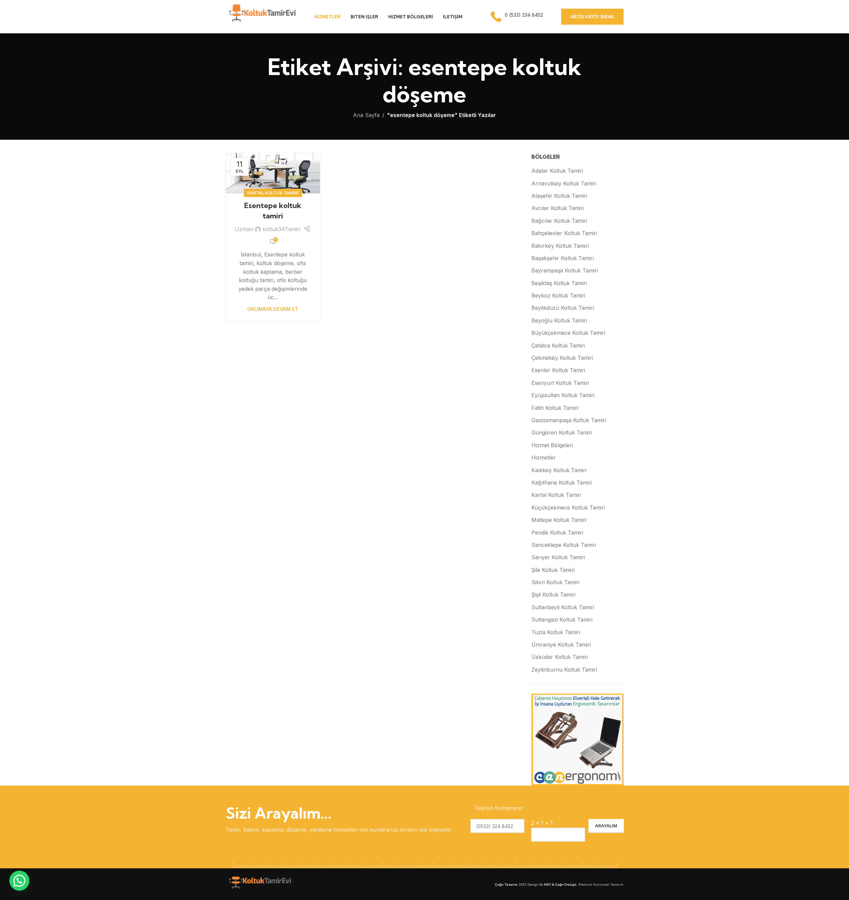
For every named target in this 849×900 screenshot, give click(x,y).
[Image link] (259, 883)
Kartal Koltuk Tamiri (273, 192)
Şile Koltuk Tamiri (553, 570)
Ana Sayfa (366, 115)
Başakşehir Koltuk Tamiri (562, 258)
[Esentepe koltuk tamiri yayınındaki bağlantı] (273, 173)
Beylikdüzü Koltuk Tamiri (562, 307)
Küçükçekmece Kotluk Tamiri (568, 507)
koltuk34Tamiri (281, 229)
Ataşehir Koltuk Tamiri (559, 195)
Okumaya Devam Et (272, 309)
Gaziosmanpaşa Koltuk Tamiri (568, 420)
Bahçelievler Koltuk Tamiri (564, 233)
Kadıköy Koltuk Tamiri (558, 470)
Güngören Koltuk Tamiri (561, 432)
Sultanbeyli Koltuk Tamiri (562, 607)
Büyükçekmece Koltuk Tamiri (568, 332)
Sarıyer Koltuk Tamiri (558, 557)
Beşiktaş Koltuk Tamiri (559, 283)
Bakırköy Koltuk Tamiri (560, 245)
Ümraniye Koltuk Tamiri (561, 644)
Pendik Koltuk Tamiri (557, 532)
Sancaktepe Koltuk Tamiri (563, 545)
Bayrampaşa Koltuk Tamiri (564, 270)
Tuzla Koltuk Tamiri (555, 632)
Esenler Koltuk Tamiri (558, 370)
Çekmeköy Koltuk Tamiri (562, 357)
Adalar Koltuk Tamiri (557, 170)
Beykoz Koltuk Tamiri (558, 295)
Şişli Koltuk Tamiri (553, 594)
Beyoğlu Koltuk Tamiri (559, 320)
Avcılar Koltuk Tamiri (557, 208)
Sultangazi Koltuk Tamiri (561, 619)
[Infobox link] (517, 16)
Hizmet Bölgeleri (552, 445)
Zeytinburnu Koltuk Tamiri (564, 669)
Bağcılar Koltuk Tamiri (559, 220)
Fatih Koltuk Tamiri (554, 407)
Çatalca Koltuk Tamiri (558, 345)
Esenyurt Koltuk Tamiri (560, 382)
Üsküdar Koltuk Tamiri (559, 657)
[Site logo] (262, 16)
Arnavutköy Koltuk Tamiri (563, 183)
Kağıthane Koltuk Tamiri (561, 482)
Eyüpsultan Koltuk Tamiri (562, 395)
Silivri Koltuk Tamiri (555, 582)
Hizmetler (543, 457)
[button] (19, 881)
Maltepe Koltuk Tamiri (558, 520)
